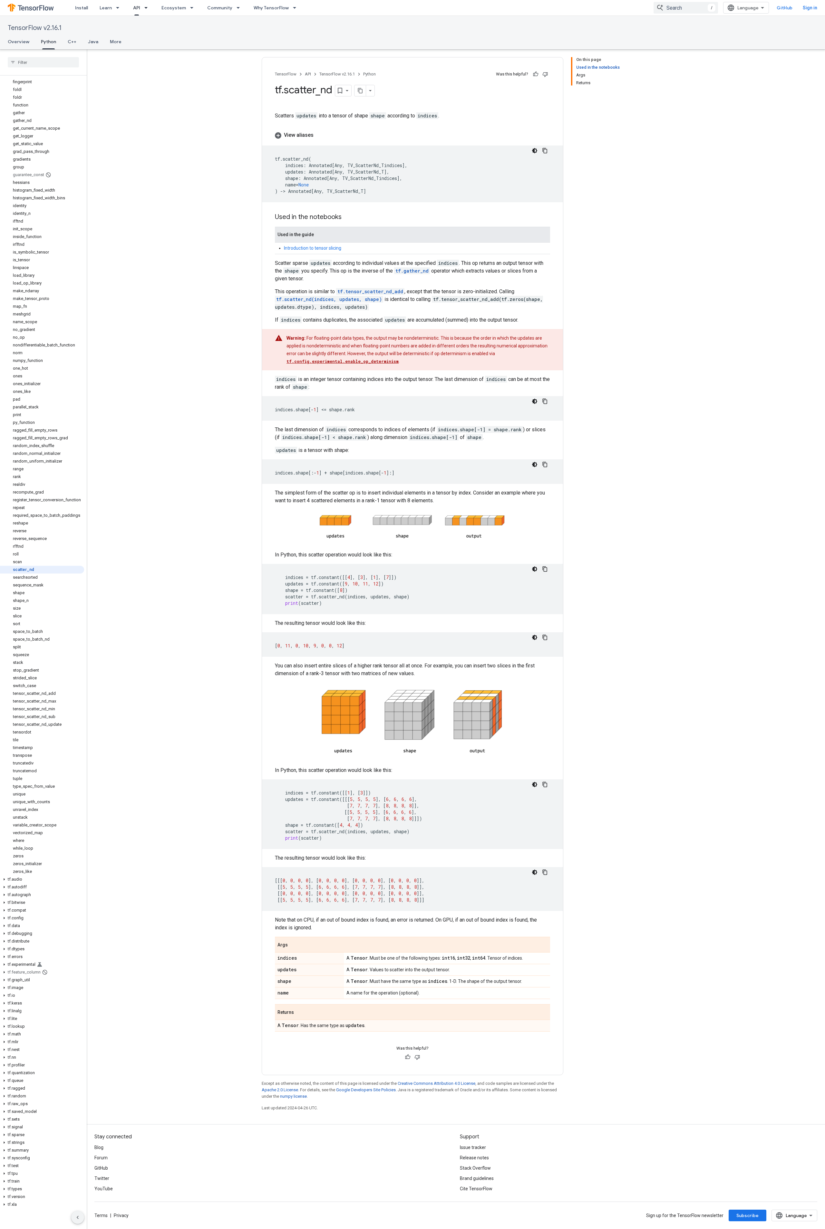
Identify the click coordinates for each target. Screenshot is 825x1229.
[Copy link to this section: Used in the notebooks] (348, 217)
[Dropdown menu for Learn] (119, 7)
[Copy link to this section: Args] (294, 945)
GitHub (784, 8)
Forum (101, 1157)
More (115, 42)
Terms (101, 1215)
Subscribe (747, 1215)
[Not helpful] (545, 74)
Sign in (810, 7)
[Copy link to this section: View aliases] (320, 135)
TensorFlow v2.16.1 (35, 28)
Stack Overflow (475, 1168)
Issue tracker (473, 1147)
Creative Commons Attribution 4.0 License (436, 1083)
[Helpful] (535, 74)
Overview (18, 42)
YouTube (103, 1188)
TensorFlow (285, 74)
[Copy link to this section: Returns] (300, 1012)
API (136, 8)
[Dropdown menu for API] (148, 7)
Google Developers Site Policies (366, 1089)
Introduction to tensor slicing (312, 248)
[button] (42, 879)
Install (81, 8)
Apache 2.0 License (280, 1089)
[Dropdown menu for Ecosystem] (193, 7)
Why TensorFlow (271, 8)
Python (48, 42)
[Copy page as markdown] (360, 90)
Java (93, 42)
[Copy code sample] (545, 150)
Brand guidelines (477, 1178)
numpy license (293, 1096)
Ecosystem (173, 8)
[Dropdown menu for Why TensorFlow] (296, 7)
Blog (98, 1147)
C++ (72, 42)
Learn (106, 8)
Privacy (121, 1215)
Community (219, 8)
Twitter (101, 1178)
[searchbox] (43, 62)
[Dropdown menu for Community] (240, 7)
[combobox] (686, 8)
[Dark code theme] (534, 150)
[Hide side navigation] (77, 1217)
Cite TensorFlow (476, 1188)
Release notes (474, 1157)
